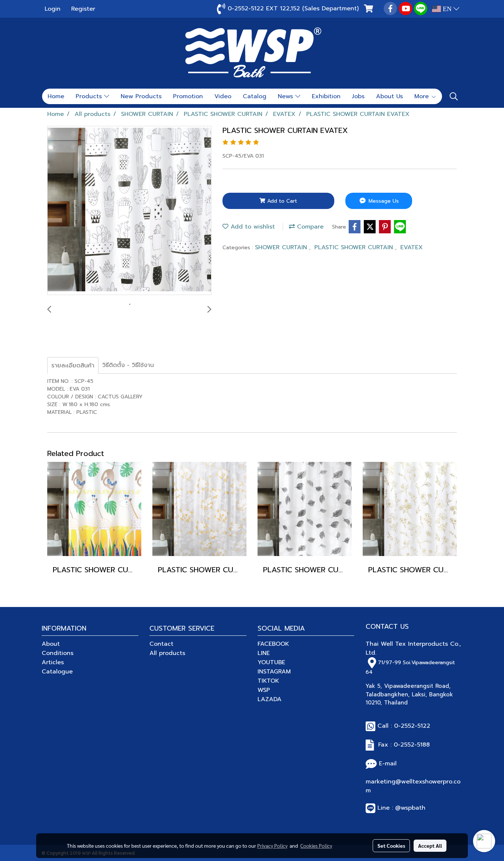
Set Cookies (391, 845)
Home (56, 96)
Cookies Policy (316, 845)
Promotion (188, 96)
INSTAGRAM (274, 671)
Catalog (254, 96)
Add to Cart (281, 201)
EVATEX (411, 247)
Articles (53, 662)
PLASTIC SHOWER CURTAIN (354, 247)
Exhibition (326, 96)
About (51, 643)
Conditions (57, 653)
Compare (309, 226)
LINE (264, 653)
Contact (161, 643)
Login (53, 8)
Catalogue (57, 671)
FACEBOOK (273, 643)
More (422, 96)
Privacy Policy (272, 845)
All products (167, 653)
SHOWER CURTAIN (282, 247)
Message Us (383, 201)
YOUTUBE (271, 662)
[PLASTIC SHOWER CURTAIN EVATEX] (129, 210)
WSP (264, 690)
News (286, 96)
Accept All (430, 845)
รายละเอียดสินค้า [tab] (72, 365)
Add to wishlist (251, 226)
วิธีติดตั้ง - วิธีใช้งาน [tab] (128, 365)
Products (90, 96)
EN (447, 9)
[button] (454, 96)
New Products (141, 96)
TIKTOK (268, 680)
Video (222, 96)
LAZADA (270, 699)
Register (83, 8)
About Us (389, 96)
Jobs (358, 96)
